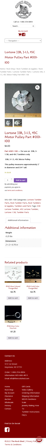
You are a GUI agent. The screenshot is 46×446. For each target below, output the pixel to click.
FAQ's (24, 415)
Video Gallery (27, 389)
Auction (8, 399)
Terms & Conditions (13, 444)
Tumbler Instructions (30, 411)
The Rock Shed (23, 10)
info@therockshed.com (19, 378)
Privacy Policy (32, 441)
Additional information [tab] (18, 220)
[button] (37, 87)
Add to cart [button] (13, 298)
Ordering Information (31, 393)
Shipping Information (30, 396)
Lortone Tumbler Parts (22, 72)
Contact (8, 408)
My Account (23, 31)
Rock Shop (11, 69)
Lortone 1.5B (10, 212)
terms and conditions (14, 190)
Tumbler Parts (23, 212)
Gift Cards (26, 386)
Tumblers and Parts (22, 206)
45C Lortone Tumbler (29, 209)
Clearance (9, 396)
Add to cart (20, 180)
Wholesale (9, 402)
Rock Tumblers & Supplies (27, 69)
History (8, 405)
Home (2, 69)
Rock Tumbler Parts (18, 203)
